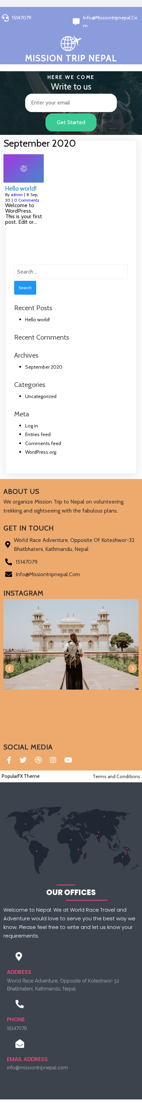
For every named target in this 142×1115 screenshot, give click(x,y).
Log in (31, 426)
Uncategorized (41, 396)
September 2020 (43, 367)
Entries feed (38, 434)
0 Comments (26, 200)
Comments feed (43, 443)
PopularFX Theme (21, 776)
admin (17, 194)
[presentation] (9, 668)
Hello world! (37, 319)
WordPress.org (40, 452)
